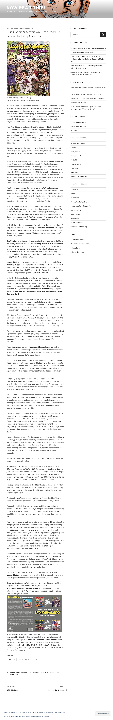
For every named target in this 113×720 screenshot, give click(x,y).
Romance (14, 674)
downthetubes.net (77, 210)
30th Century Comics (78, 122)
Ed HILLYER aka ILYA (78, 48)
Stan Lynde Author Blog (79, 227)
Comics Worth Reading (79, 202)
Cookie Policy (45, 716)
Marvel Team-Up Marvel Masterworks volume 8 (87, 98)
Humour (36, 672)
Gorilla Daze (75, 218)
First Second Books (77, 156)
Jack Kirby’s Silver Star (78, 103)
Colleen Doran (75, 198)
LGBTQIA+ (45, 672)
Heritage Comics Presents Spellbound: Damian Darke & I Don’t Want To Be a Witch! (88, 59)
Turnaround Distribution (79, 176)
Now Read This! (26, 7)
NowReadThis (27, 29)
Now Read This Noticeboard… (81, 244)
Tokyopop (74, 172)
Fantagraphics (76, 152)
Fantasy (28, 672)
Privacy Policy (75, 248)
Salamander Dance (77, 252)
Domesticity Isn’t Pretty (38, 289)
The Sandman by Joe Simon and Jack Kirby (86, 94)
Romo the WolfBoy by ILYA (97, 48)
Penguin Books (76, 164)
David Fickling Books (78, 143)
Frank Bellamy (76, 214)
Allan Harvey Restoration (79, 126)
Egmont (73, 147)
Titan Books (75, 168)
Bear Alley (74, 189)
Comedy (13, 672)
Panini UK (74, 160)
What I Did (89, 52)
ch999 (73, 194)
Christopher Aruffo (77, 52)
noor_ (72, 65)
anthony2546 (75, 72)
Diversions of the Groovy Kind (81, 206)
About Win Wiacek (77, 240)
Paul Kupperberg (76, 222)
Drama (20, 672)
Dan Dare (74, 130)
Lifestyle (54, 672)
